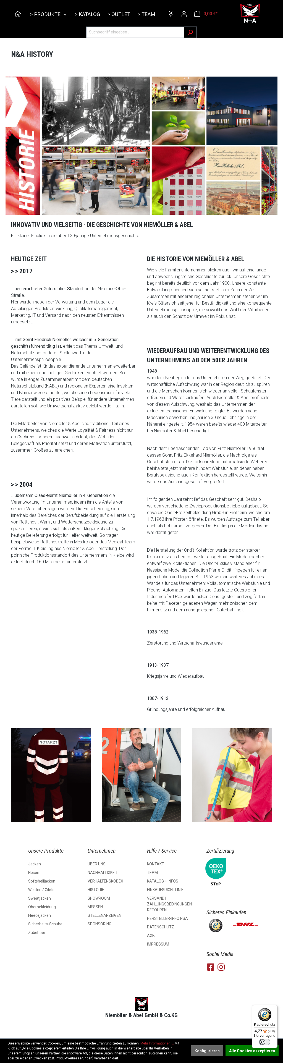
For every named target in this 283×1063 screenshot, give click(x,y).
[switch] (264, 1042)
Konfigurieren (207, 1051)
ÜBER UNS (97, 864)
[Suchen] (190, 32)
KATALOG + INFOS (162, 881)
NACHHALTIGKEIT (103, 872)
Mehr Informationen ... (157, 1043)
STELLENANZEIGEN (104, 915)
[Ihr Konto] (184, 14)
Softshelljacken (41, 881)
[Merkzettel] (170, 14)
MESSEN (95, 907)
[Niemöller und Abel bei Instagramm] (221, 967)
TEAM (152, 872)
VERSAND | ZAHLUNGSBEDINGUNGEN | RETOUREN (170, 904)
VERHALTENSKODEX (105, 881)
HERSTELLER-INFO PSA (167, 918)
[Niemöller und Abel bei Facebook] (210, 967)
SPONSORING (99, 924)
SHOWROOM (99, 898)
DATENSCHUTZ (160, 927)
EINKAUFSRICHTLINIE (165, 889)
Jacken (34, 864)
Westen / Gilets (41, 889)
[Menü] (274, 1008)
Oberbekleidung (42, 907)
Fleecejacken (39, 915)
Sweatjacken (39, 898)
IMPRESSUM (158, 944)
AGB (151, 935)
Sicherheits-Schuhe (45, 924)
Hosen (33, 872)
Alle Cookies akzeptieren (252, 1051)
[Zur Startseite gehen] (250, 13)
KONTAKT (155, 864)
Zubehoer (36, 932)
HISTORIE (96, 889)
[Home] (18, 15)
